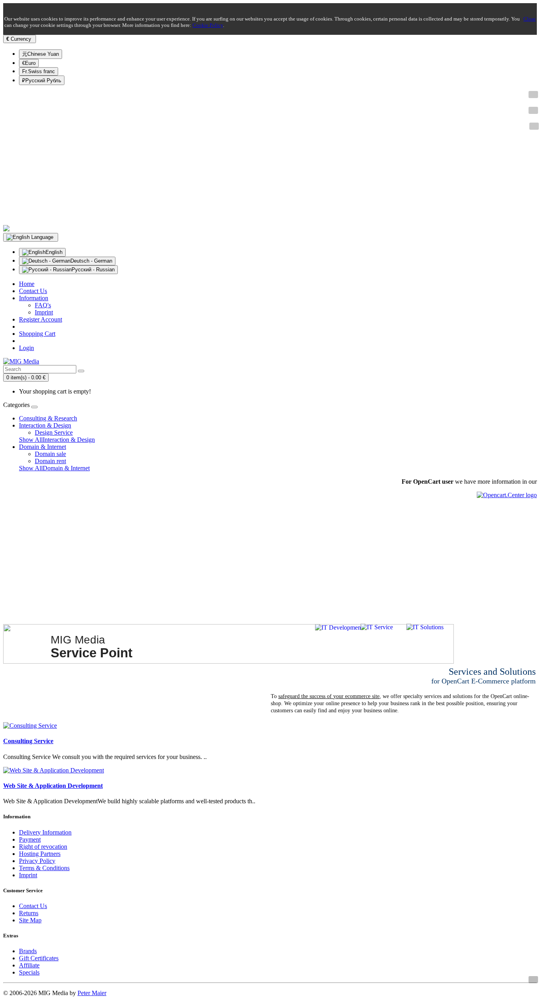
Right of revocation (43, 846)
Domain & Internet (42, 446)
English (53, 252)
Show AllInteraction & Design (57, 439)
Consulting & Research (48, 418)
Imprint (44, 312)
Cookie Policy (208, 25)
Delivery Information (45, 832)
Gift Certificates (39, 958)
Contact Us (33, 906)
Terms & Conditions (44, 868)
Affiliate (29, 965)
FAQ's (43, 305)
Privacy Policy (37, 860)
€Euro (29, 63)
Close (529, 19)
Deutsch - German (91, 261)
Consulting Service (28, 741)
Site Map (30, 920)
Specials (29, 972)
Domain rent (50, 461)
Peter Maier (91, 993)
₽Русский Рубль (41, 80)
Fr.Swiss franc (38, 71)
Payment (30, 839)
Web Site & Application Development (53, 785)
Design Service (54, 432)
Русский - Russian (93, 270)
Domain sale (50, 453)
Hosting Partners (39, 853)
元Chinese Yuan (40, 54)
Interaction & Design (45, 425)
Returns (28, 913)
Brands (28, 951)
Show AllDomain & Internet (54, 468)
